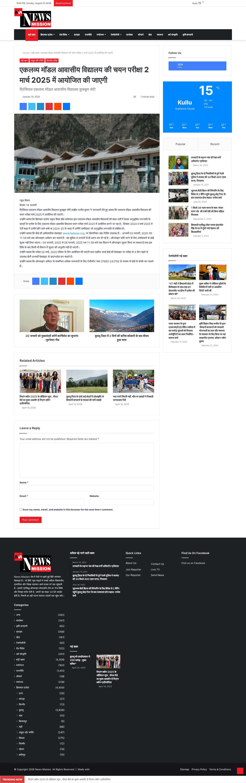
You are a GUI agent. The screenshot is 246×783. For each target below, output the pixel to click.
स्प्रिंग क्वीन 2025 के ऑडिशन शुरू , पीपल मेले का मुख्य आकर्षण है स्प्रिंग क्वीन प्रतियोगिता (39, 400)
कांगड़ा (22, 698)
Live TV (155, 569)
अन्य (18, 614)
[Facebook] (23, 106)
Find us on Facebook (193, 563)
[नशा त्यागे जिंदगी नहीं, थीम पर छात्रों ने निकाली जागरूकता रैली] (133, 381)
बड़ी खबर (31, 34)
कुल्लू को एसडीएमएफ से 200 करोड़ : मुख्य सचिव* (80, 660)
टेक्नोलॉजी (115, 34)
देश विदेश (63, 34)
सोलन (21, 749)
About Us (131, 563)
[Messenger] (66, 106)
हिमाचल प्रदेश (46, 34)
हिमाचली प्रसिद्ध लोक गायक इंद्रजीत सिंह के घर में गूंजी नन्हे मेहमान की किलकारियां (207, 228)
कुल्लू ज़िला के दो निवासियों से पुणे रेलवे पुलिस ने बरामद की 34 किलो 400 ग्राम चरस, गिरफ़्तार (208, 177)
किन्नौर (22, 704)
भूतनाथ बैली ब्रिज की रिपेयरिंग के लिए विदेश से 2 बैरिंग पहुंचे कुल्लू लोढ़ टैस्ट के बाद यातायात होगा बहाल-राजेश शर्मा (208, 194)
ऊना (21, 693)
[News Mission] (33, 18)
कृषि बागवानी (188, 34)
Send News (157, 575)
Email (24, 496)
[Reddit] (57, 106)
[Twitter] (31, 106)
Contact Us (157, 563)
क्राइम (77, 34)
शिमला (21, 737)
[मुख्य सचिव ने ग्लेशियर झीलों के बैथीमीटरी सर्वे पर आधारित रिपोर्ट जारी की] (212, 272)
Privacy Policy (199, 769)
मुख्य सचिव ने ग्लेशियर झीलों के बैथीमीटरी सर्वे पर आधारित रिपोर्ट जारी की (212, 287)
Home (25, 52)
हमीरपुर (22, 754)
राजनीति (88, 34)
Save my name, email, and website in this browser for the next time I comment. (68, 509)
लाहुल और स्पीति (37, 60)
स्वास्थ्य (160, 34)
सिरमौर (22, 743)
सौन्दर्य (140, 34)
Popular (180, 144)
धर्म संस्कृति (173, 34)
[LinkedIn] (40, 106)
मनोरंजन (100, 34)
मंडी (20, 726)
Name (24, 482)
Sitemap (184, 769)
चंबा (20, 715)
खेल (150, 34)
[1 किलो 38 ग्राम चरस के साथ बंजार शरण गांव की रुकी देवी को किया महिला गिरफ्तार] (178, 212)
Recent (214, 144)
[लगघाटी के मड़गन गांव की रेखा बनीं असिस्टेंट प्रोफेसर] (178, 162)
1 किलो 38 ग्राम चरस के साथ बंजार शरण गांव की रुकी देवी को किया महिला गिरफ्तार (207, 211)
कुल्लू (21, 709)
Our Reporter (133, 575)
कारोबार (129, 34)
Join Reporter (133, 569)
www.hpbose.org (73, 233)
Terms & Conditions (220, 769)
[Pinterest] (49, 106)
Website (94, 496)
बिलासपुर (23, 721)
